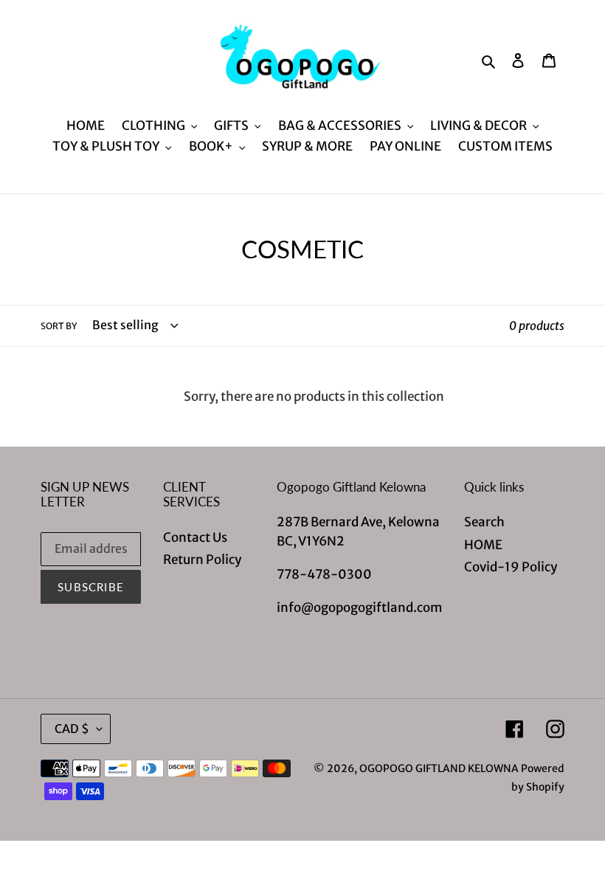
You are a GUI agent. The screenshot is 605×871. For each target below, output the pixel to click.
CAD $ (72, 728)
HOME (483, 545)
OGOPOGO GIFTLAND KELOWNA (439, 768)
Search (484, 522)
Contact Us (195, 537)
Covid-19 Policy (510, 567)
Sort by (59, 325)
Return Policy (202, 559)
